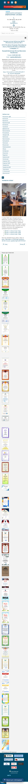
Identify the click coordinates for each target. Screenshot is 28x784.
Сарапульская (6, 157)
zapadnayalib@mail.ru (15, 57)
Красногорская (6, 138)
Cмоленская (5, 159)
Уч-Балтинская (6, 171)
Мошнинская (6, 145)
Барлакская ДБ (6, 122)
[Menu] (25, 38)
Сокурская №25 (6, 163)
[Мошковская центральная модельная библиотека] (5, 2)
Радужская (5, 155)
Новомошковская (7, 147)
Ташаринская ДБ (7, 167)
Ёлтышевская (6, 132)
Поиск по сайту (14, 30)
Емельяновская (6, 130)
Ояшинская (5, 153)
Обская (4, 149)
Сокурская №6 (6, 161)
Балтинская (5, 118)
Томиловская (6, 169)
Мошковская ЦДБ (7, 116)
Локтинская (5, 143)
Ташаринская (6, 165)
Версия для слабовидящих (14, 780)
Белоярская (5, 124)
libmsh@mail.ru (14, 23)
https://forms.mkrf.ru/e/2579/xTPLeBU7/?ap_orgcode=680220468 (14, 72)
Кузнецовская (6, 140)
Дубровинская (6, 128)
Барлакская (5, 120)
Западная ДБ (6, 134)
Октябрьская (6, 151)
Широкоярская (6, 173)
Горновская (5, 126)
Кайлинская (5, 136)
